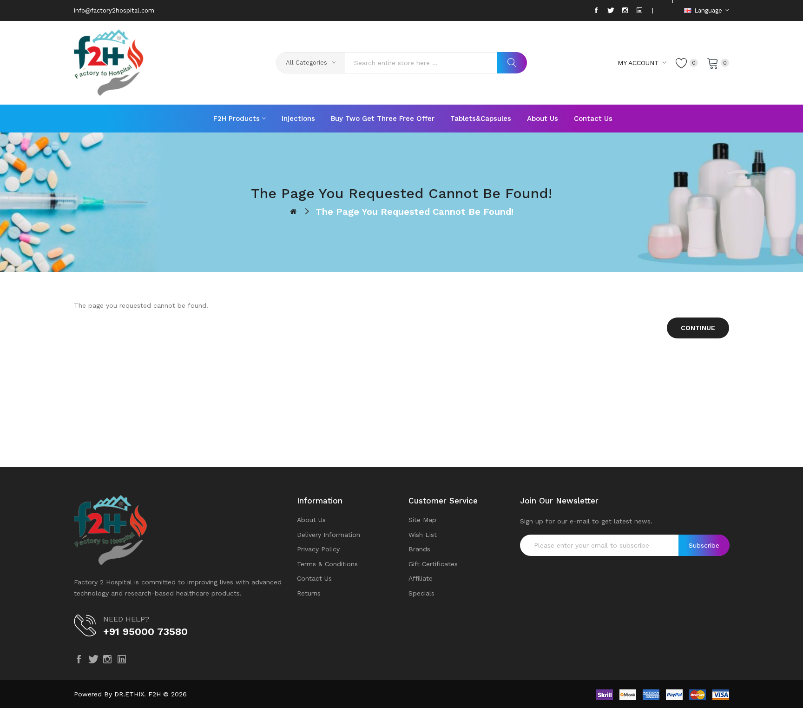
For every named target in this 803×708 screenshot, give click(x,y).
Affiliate (420, 578)
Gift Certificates (433, 564)
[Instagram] (625, 10)
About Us (311, 519)
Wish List (422, 534)
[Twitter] (610, 10)
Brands (419, 549)
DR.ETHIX (129, 694)
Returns (309, 593)
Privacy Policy (318, 549)
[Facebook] (596, 10)
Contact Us (314, 578)
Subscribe (704, 545)
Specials (421, 593)
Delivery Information (328, 534)
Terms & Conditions (327, 564)
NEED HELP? (126, 619)
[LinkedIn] (639, 10)
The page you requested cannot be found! (414, 211)
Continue (698, 327)
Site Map (422, 519)
